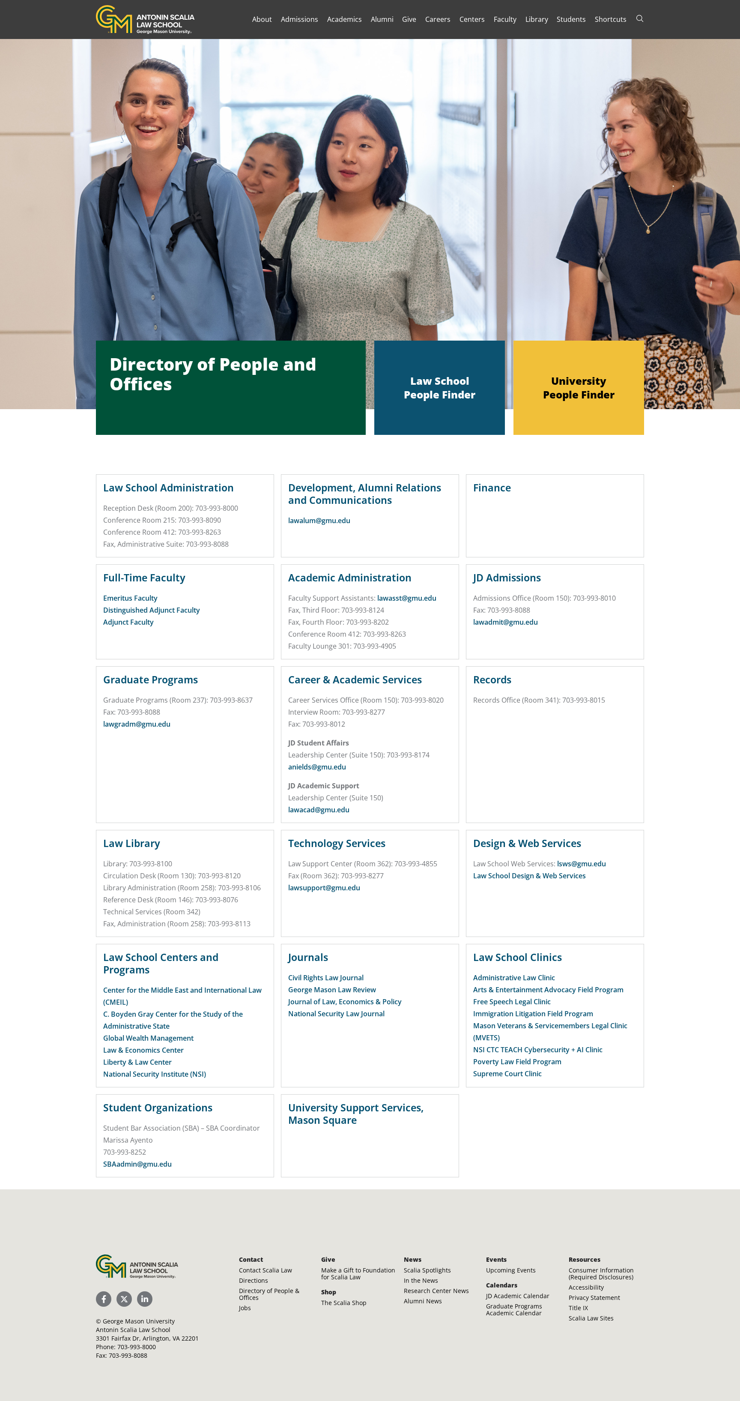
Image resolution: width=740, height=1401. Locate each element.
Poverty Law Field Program (517, 1061)
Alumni (382, 19)
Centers (472, 19)
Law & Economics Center (143, 1050)
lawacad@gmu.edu (318, 809)
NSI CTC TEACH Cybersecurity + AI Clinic (538, 1049)
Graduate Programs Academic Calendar (514, 1309)
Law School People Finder (439, 387)
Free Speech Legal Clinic (512, 1001)
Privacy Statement (594, 1297)
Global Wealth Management (148, 1038)
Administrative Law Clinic (514, 977)
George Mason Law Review (332, 989)
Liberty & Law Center (137, 1062)
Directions (253, 1280)
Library (536, 19)
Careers (438, 19)
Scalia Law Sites (591, 1318)
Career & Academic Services (355, 679)
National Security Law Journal (336, 1013)
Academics (344, 19)
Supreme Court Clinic (507, 1073)
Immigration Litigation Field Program (533, 1013)
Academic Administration (350, 577)
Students (571, 19)
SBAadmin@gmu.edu (137, 1164)
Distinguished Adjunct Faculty (151, 610)
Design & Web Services (527, 843)
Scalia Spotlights (427, 1270)
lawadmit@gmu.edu (505, 622)
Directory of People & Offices (269, 1294)
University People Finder (579, 387)
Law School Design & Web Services (529, 875)
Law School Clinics (517, 957)
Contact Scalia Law (265, 1270)
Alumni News (423, 1301)
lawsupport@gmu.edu (324, 887)
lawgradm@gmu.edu (136, 724)
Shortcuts (611, 19)
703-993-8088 (128, 1355)
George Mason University (139, 1321)
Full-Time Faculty (144, 577)
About (262, 19)
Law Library (131, 843)
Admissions (299, 19)
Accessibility (586, 1287)
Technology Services (336, 843)
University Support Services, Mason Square (356, 1114)
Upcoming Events (511, 1270)
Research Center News (436, 1291)
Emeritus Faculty (130, 598)
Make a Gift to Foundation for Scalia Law (358, 1273)
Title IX (578, 1308)
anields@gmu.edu (317, 767)
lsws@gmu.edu (581, 863)
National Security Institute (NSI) (154, 1074)
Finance (492, 487)
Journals (308, 957)
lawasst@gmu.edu (406, 598)
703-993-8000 (136, 1347)
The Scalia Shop (344, 1303)
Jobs (245, 1308)
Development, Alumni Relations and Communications (364, 494)
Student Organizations (157, 1107)
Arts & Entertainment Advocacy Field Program (548, 989)
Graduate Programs (150, 679)
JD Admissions (507, 577)
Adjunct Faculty (128, 622)
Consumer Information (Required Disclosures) (601, 1273)
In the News (421, 1280)
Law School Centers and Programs (160, 963)
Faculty (505, 19)
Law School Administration (168, 487)
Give (409, 19)
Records (492, 679)
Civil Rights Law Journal (326, 977)
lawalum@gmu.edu (319, 520)
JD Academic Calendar (517, 1296)
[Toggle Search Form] (640, 18)
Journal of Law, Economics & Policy (345, 1001)
